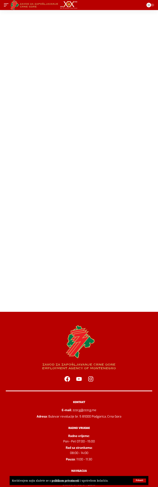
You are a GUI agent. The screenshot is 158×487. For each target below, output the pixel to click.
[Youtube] (79, 379)
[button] (139, 481)
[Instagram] (91, 379)
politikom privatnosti (65, 480)
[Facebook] (67, 379)
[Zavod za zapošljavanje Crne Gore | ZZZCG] (44, 5)
